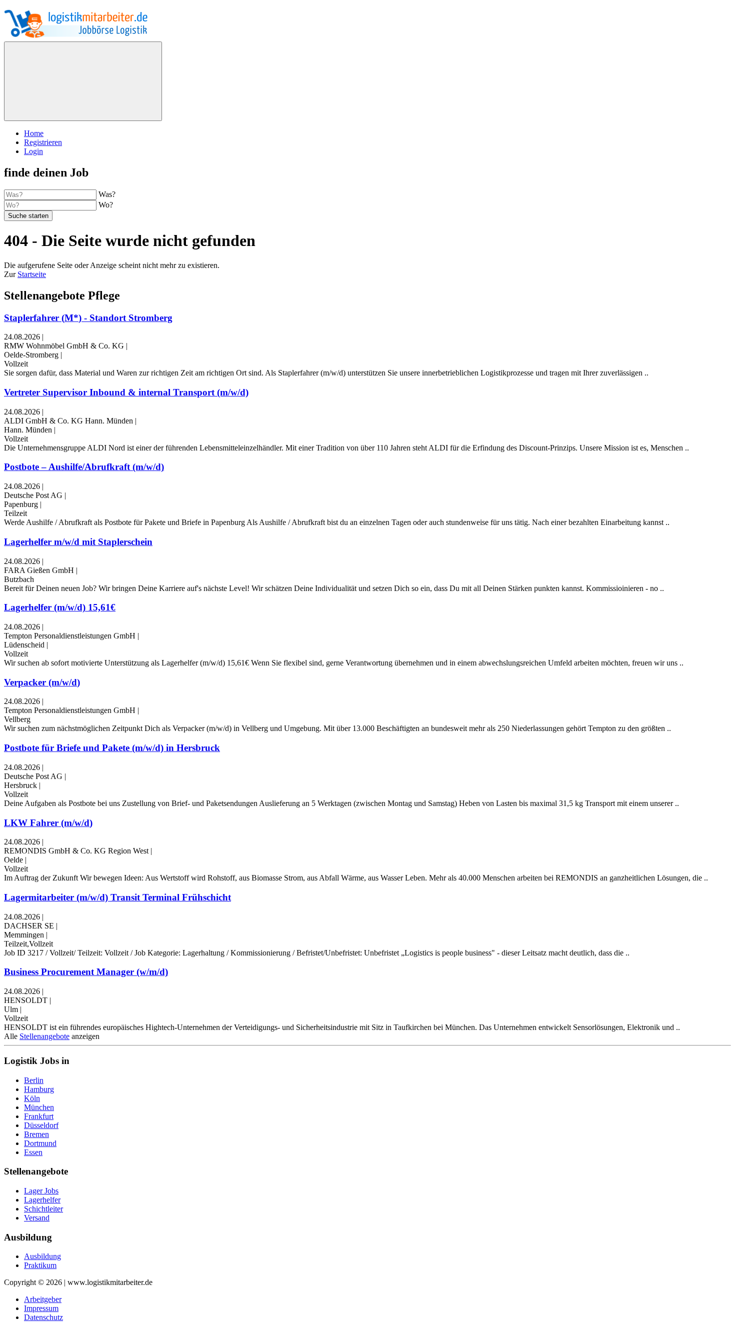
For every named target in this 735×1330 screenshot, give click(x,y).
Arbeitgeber (43, 1299)
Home (34, 133)
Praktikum (40, 1265)
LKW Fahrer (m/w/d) (48, 823)
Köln (32, 1098)
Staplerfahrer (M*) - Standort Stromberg (88, 317)
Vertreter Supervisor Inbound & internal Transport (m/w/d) (126, 392)
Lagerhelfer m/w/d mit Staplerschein (78, 541)
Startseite (32, 274)
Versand (37, 1218)
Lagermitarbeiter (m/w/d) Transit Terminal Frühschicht (117, 897)
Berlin (34, 1080)
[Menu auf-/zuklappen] (83, 81)
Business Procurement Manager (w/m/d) (86, 971)
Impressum (41, 1308)
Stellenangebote (45, 1036)
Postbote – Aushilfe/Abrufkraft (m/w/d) (84, 467)
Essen (33, 1152)
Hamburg (39, 1089)
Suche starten (28, 216)
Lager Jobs (41, 1190)
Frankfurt (39, 1116)
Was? (107, 194)
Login (33, 151)
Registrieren (43, 142)
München (39, 1107)
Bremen (36, 1134)
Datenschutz (43, 1317)
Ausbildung (42, 1256)
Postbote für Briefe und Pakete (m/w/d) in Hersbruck (112, 747)
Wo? (105, 204)
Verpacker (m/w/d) (42, 682)
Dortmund (40, 1143)
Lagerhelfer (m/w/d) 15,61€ (60, 607)
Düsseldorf (41, 1125)
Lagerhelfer (42, 1200)
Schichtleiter (43, 1208)
